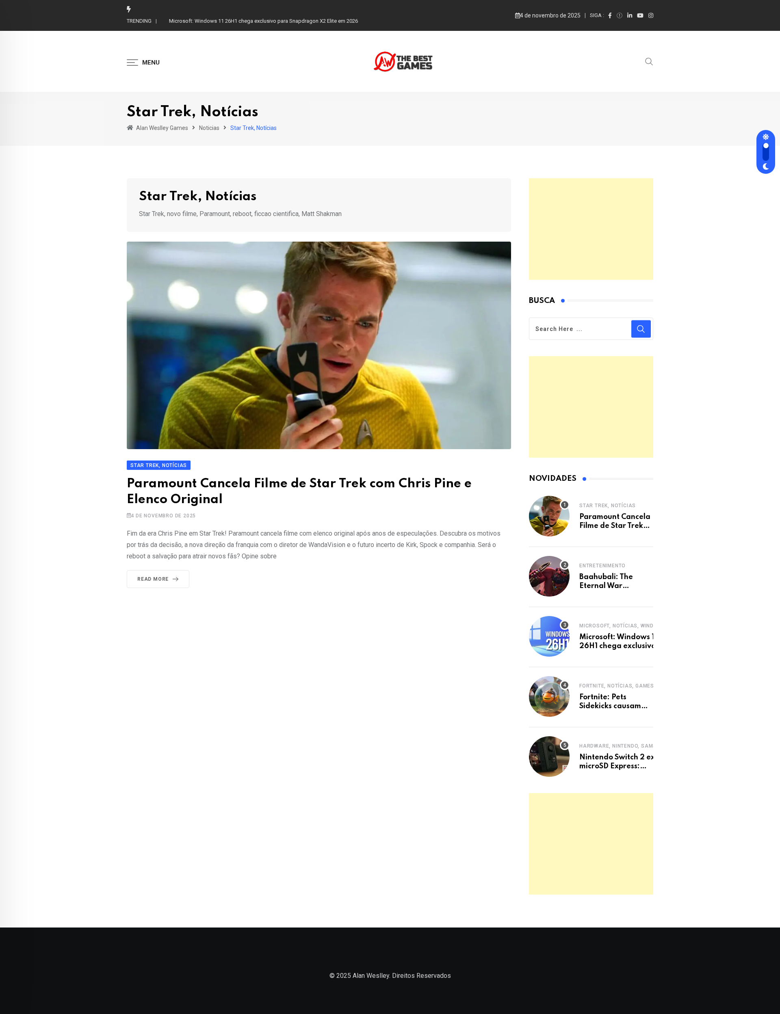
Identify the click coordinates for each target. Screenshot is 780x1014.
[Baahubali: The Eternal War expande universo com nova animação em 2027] (549, 576)
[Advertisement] (591, 229)
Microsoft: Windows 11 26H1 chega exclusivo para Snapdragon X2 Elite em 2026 (263, 21)
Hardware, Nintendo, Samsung (623, 746)
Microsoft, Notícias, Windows (622, 626)
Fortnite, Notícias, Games (616, 686)
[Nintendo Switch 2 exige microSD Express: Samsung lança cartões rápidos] (549, 756)
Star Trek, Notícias (607, 505)
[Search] (649, 61)
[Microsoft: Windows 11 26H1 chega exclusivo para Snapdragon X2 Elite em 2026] (549, 636)
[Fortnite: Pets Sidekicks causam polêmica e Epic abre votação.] (549, 696)
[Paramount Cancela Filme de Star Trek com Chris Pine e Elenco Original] (549, 516)
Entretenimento (602, 566)
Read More (153, 579)
